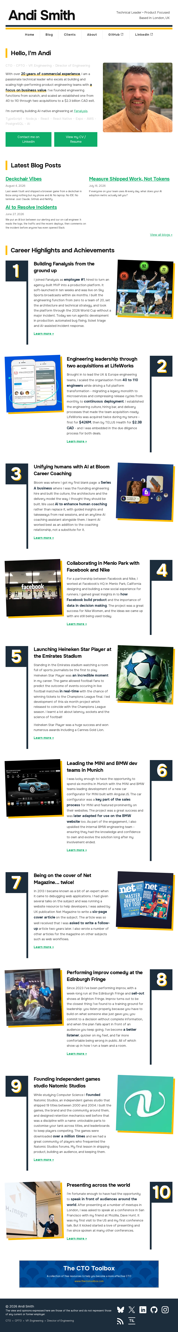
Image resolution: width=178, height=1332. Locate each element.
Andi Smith (41, 15)
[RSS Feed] (120, 1320)
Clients (70, 35)
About (92, 35)
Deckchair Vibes (24, 179)
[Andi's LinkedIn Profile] (142, 1309)
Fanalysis (80, 111)
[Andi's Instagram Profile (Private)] (165, 1309)
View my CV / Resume (76, 139)
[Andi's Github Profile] (154, 1309)
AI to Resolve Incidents (31, 207)
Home (29, 35)
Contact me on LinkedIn (28, 139)
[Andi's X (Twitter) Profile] (131, 1309)
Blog (49, 35)
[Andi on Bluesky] (120, 1309)
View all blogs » (161, 235)
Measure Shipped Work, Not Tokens (129, 179)
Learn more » (44, 334)
